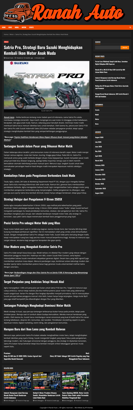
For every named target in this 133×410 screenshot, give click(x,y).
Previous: (23, 356)
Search (97, 42)
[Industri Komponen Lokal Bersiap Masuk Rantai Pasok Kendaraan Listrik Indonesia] (17, 381)
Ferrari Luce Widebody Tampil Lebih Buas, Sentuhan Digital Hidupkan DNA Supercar (111, 62)
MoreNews (79, 408)
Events (31, 27)
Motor (24, 27)
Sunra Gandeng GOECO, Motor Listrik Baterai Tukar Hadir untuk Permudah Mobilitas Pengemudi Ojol (75, 395)
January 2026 (99, 170)
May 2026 (98, 151)
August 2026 (99, 137)
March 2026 (99, 160)
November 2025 (100, 179)
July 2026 (98, 142)
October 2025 (99, 184)
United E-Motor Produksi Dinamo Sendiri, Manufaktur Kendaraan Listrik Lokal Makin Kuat (46, 395)
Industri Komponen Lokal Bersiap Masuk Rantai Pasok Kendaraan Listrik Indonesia (16, 395)
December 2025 (100, 174)
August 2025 (99, 193)
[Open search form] (130, 27)
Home (4, 27)
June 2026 (98, 146)
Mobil (17, 27)
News (10, 27)
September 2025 (100, 188)
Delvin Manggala (10, 400)
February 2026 (99, 165)
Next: (69, 356)
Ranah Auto (9, 58)
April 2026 (98, 156)
